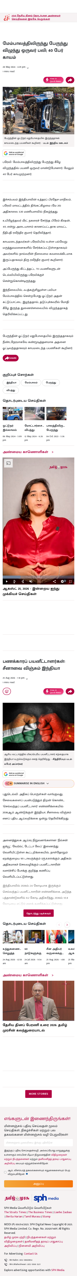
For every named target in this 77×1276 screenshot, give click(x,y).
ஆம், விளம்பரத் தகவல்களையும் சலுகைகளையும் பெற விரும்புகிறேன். (39, 1172)
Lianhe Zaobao (63, 1212)
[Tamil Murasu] (17, 1198)
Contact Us (30, 1253)
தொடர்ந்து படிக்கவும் (38, 913)
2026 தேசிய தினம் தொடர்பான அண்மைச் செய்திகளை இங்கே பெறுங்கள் (36, 17)
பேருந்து (51, 382)
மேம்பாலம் (31, 382)
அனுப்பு (38, 1183)
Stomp (46, 1217)
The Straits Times (15, 1212)
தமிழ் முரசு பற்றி (14, 1237)
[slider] (38, 577)
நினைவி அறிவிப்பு (32, 1245)
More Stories (38, 1093)
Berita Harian (14, 1217)
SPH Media (57, 1270)
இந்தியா (11, 382)
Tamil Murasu (32, 1217)
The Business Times (40, 1212)
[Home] (46, 1198)
